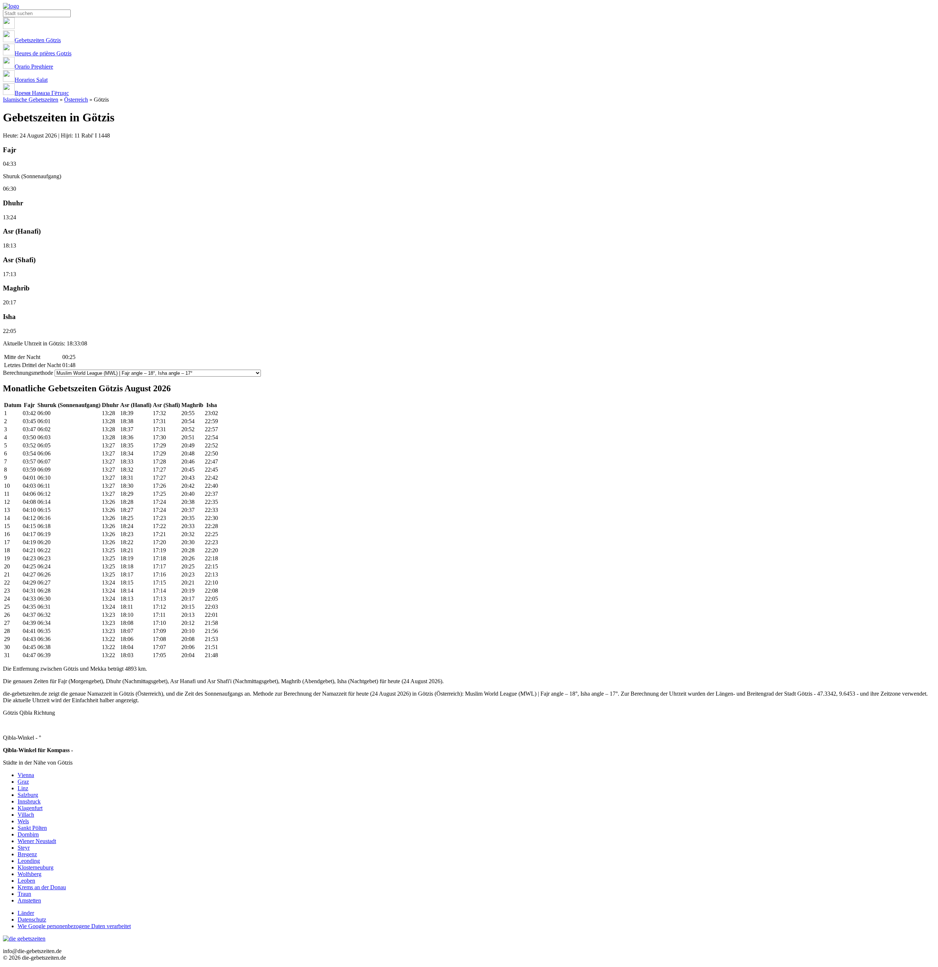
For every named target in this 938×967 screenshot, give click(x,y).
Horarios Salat (31, 80)
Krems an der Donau (42, 887)
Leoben (26, 881)
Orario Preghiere (34, 66)
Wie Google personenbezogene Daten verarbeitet (74, 926)
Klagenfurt (30, 808)
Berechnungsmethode (28, 373)
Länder (26, 913)
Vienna (26, 775)
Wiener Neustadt (37, 841)
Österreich (76, 99)
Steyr (24, 848)
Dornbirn (28, 834)
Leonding (29, 861)
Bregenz (27, 854)
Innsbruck (29, 801)
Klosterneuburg (35, 867)
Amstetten (29, 900)
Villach (26, 815)
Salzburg (28, 795)
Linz (23, 788)
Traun (24, 894)
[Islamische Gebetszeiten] (11, 6)
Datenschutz (32, 919)
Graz (23, 782)
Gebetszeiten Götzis (38, 40)
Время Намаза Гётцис (42, 93)
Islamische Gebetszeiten (30, 99)
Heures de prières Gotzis (43, 53)
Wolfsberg (29, 874)
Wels (23, 821)
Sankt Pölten (32, 828)
